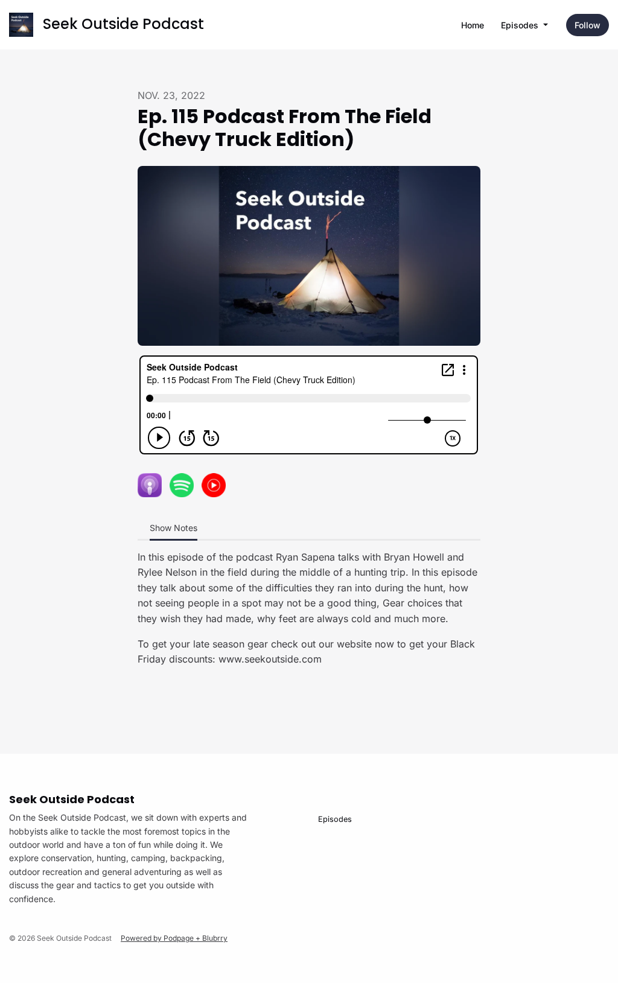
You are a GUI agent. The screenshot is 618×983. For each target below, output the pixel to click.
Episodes (521, 25)
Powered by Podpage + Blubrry (174, 938)
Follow (587, 25)
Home (472, 25)
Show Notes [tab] (173, 528)
